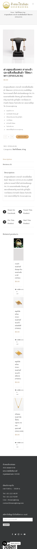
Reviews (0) (7, 164)
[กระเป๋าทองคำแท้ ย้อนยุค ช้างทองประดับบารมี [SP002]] (19, 249)
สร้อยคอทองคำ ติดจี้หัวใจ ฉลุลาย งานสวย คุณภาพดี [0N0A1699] (19, 423)
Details (21, 289)
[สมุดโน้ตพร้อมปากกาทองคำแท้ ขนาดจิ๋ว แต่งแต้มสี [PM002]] (19, 302)
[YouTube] (24, 534)
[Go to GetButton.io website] (5, 547)
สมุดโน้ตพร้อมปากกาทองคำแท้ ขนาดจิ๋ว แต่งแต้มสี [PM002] (18, 320)
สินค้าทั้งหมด (17, 149)
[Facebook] (12, 534)
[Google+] (21, 534)
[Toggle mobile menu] (33, 4)
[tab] (18, 159)
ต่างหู (24, 149)
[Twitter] (15, 534)
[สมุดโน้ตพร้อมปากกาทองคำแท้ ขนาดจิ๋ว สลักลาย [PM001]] (19, 353)
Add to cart (22, 136)
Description (7, 159)
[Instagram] (18, 534)
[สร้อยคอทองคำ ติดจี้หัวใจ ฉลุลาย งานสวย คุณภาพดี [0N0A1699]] (19, 404)
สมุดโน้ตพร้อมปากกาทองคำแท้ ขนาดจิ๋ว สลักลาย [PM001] (18, 370)
